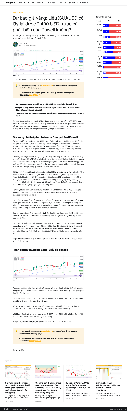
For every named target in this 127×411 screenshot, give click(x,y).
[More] (91, 2)
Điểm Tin (22, 3)
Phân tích (40, 3)
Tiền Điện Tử (52, 3)
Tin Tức (31, 3)
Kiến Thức (84, 3)
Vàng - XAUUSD (18, 13)
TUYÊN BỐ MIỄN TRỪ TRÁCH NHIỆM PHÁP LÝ (15, 409)
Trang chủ (10, 2)
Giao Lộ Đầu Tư (25, 43)
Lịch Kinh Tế (73, 3)
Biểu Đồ (63, 3)
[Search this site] (120, 2)
